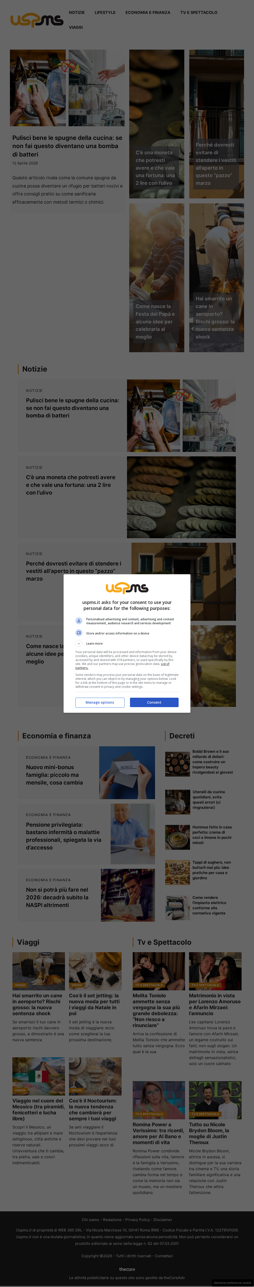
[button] (127, 643)
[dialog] (127, 643)
